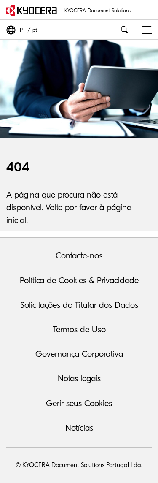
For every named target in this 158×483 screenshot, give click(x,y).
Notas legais (79, 378)
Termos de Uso (79, 329)
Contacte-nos (79, 255)
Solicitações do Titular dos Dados (79, 305)
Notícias (79, 428)
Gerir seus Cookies (79, 403)
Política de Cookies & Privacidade (79, 280)
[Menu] (143, 30)
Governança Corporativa (79, 354)
